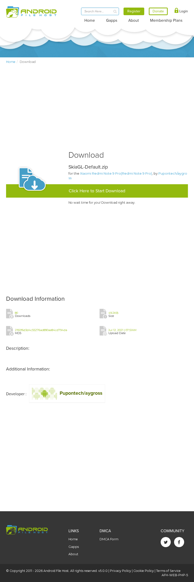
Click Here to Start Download (97, 191)
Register (133, 11)
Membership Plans (166, 20)
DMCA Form (109, 539)
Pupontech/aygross (81, 393)
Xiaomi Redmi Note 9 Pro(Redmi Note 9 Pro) (116, 173)
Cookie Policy (143, 571)
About (133, 20)
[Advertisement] (97, 111)
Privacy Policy (120, 571)
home (10, 62)
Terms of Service (168, 571)
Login (183, 11)
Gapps (111, 20)
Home (89, 20)
